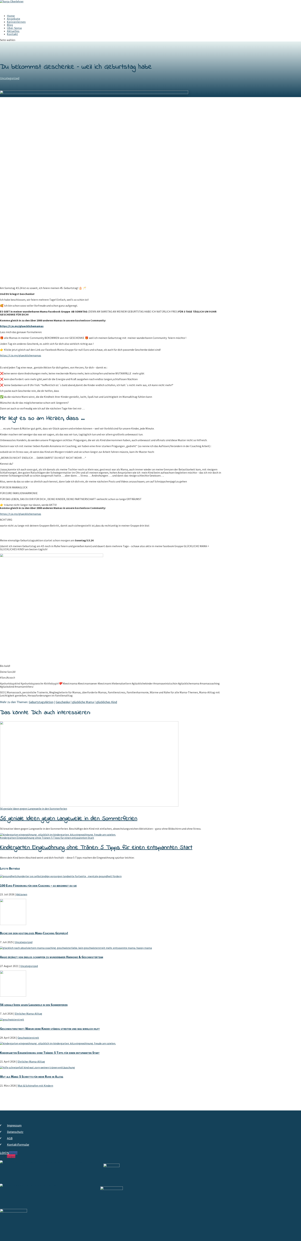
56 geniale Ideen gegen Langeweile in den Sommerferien (33, 808)
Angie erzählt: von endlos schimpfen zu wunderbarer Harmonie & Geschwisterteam (51, 957)
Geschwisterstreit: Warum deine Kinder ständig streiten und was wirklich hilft (50, 1028)
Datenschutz (15, 1132)
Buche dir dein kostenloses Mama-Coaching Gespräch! (34, 933)
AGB (10, 1138)
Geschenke (63, 702)
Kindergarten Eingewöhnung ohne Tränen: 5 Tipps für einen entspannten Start (47, 837)
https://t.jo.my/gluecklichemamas (20, 355)
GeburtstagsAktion (41, 702)
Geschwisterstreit (28, 1037)
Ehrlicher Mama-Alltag (28, 1013)
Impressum (14, 1125)
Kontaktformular (18, 1145)
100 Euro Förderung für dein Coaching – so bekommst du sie (38, 885)
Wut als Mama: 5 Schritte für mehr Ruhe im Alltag (31, 1076)
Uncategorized (9, 78)
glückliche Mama (83, 702)
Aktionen (21, 894)
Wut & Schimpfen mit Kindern (35, 1085)
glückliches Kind (106, 702)
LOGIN (4, 1153)
